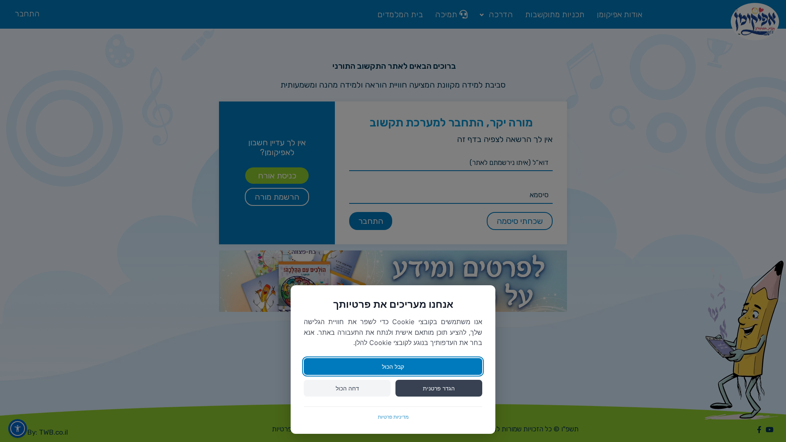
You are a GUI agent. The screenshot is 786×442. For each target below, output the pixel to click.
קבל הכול (393, 366)
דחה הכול (347, 388)
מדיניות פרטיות (393, 417)
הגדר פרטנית (439, 388)
